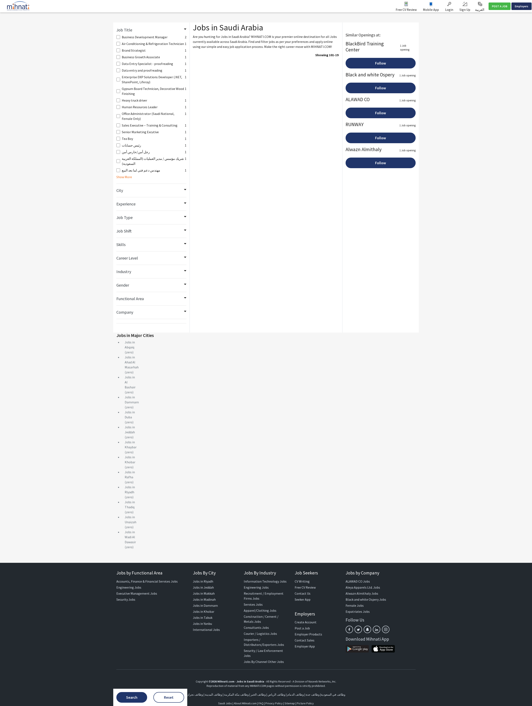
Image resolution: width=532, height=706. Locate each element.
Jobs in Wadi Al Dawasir (130, 537)
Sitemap (289, 703)
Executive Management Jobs (136, 593)
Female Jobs (355, 605)
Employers (521, 6)
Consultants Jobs (256, 627)
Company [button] (124, 312)
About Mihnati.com (245, 703)
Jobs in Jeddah (203, 587)
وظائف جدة (313, 694)
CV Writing (302, 581)
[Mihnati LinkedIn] (376, 629)
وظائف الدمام (295, 694)
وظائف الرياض (276, 694)
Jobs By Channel (255, 662)
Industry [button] (123, 271)
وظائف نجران (195, 694)
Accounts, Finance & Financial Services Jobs (147, 581)
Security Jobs (125, 599)
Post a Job (302, 628)
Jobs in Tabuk (202, 617)
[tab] (151, 29)
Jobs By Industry (260, 573)
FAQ (261, 703)
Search (131, 697)
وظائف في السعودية (333, 694)
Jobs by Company (362, 573)
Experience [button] (125, 203)
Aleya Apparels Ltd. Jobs (363, 587)
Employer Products (308, 634)
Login (449, 9)
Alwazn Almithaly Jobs (362, 593)
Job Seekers (306, 573)
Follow (380, 63)
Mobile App (431, 9)
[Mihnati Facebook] (349, 629)
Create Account (305, 622)
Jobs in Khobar (203, 611)
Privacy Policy (274, 703)
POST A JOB (499, 6)
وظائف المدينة (213, 694)
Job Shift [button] (124, 231)
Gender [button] (122, 285)
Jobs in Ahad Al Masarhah (132, 362)
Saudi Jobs (225, 703)
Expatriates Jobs (358, 611)
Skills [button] (121, 244)
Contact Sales (304, 640)
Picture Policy (305, 703)
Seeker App (302, 599)
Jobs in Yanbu (202, 623)
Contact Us (302, 593)
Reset (169, 697)
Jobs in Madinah (204, 599)
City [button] (119, 190)
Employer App (305, 646)
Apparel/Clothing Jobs (260, 610)
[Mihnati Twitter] (358, 629)
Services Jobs (253, 604)
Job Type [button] (124, 217)
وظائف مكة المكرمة (236, 694)
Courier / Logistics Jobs (260, 633)
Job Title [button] (124, 29)
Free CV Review (406, 9)
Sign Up (464, 9)
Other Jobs (276, 662)
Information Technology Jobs (265, 581)
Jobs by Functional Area (139, 573)
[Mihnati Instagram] (385, 629)
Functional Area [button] (130, 298)
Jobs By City (204, 573)
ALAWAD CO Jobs (358, 581)
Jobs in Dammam (205, 605)
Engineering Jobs (128, 587)
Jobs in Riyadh (203, 581)
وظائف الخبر (258, 694)
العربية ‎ (480, 9)
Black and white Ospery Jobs (366, 599)
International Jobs (206, 630)
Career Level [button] (127, 258)
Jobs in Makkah (204, 593)
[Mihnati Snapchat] (367, 629)
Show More (124, 177)
